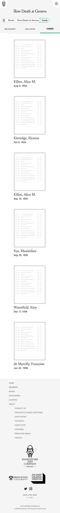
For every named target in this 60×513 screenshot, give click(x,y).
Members (13, 387)
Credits (18, 438)
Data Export (21, 417)
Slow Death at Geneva (28, 21)
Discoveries (14, 396)
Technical (19, 421)
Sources (13, 400)
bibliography (10, 29)
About (12, 404)
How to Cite (20, 425)
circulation (30, 29)
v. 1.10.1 (30, 498)
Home (3, 21)
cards (50, 29)
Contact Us (20, 408)
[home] (3, 3)
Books (11, 21)
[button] (56, 3)
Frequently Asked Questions (29, 413)
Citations (19, 429)
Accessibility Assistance (30, 506)
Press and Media (23, 434)
